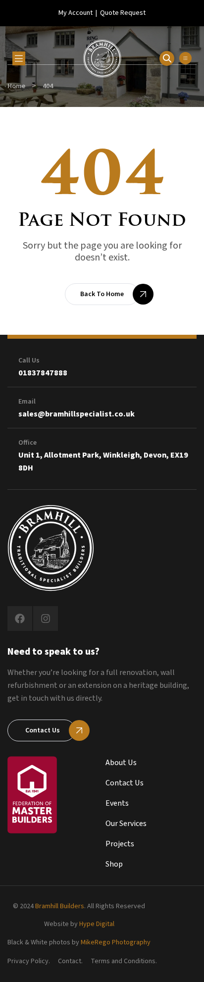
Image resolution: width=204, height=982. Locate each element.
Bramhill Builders (59, 906)
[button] (185, 58)
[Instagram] (45, 618)
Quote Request (123, 13)
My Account (75, 13)
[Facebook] (19, 618)
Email (27, 402)
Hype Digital (96, 924)
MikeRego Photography (116, 942)
